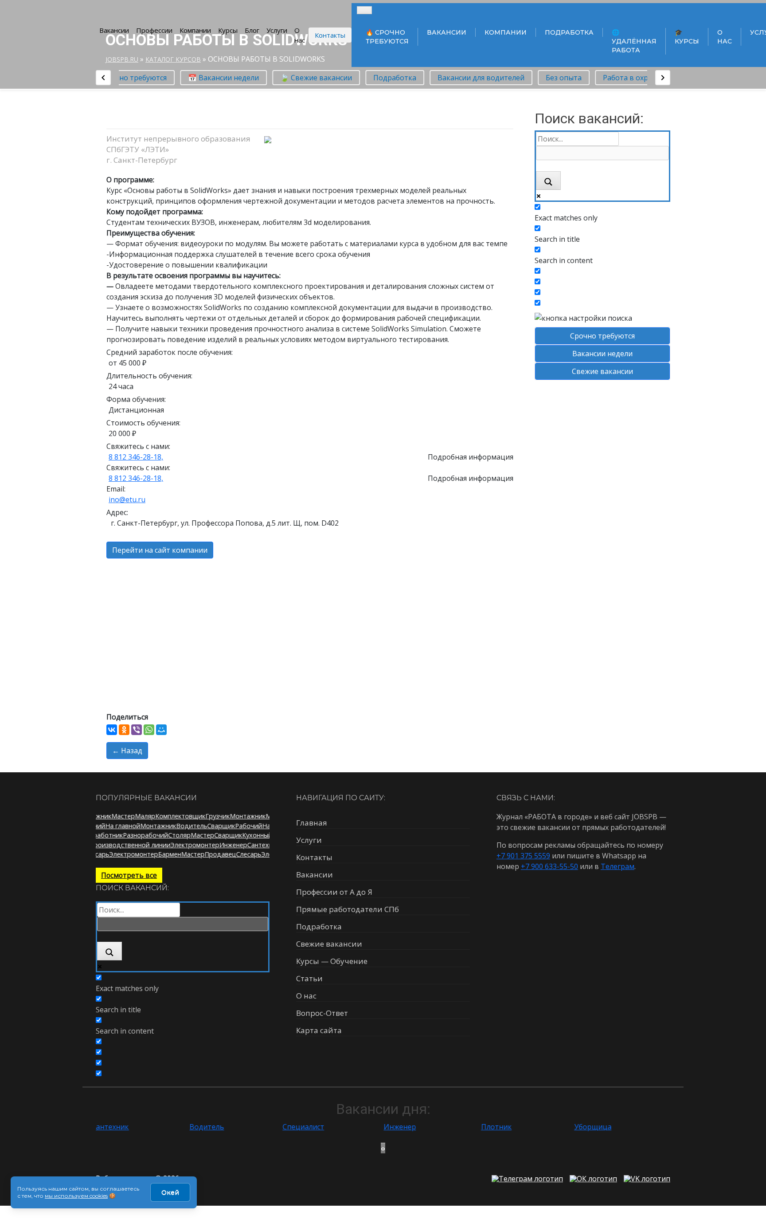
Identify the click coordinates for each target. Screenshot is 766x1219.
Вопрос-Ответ (322, 1013)
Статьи (309, 978)
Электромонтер (202, 845)
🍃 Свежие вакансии (311, 78)
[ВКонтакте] (111, 729)
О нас (299, 35)
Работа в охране (627, 78)
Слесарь (244, 854)
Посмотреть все (129, 875)
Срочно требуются (602, 336)
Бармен (165, 854)
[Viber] (136, 729)
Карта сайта (319, 1030)
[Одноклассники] (124, 729)
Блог (252, 30)
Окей (170, 1192)
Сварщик (225, 826)
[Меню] (364, 10)
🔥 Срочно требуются (387, 36)
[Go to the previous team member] (103, 77)
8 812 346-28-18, (136, 457)
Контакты (330, 35)
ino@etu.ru (127, 499)
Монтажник (243, 816)
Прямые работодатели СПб (347, 909)
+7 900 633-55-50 (549, 866)
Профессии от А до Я (334, 892)
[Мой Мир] (161, 729)
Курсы (228, 30)
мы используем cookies (76, 1195)
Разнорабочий (139, 835)
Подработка (569, 32)
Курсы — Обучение (331, 961)
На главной (127, 826)
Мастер (118, 816)
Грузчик (213, 816)
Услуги (276, 30)
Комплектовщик (176, 816)
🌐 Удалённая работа (634, 41)
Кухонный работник (266, 835)
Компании (195, 30)
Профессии (154, 30)
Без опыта (559, 78)
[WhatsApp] (149, 729)
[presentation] (382, 1148)
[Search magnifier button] (548, 180)
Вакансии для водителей (476, 78)
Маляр (140, 816)
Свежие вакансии (602, 371)
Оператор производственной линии (121, 845)
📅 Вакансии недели (218, 78)
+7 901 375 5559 (523, 856)
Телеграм (617, 866)
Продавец (216, 854)
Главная (311, 823)
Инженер (240, 845)
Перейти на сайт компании (159, 550)
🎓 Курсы (687, 36)
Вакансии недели (602, 353)
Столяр (173, 835)
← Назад (127, 750)
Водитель (195, 826)
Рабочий (95, 826)
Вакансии (114, 30)
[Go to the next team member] (662, 77)
